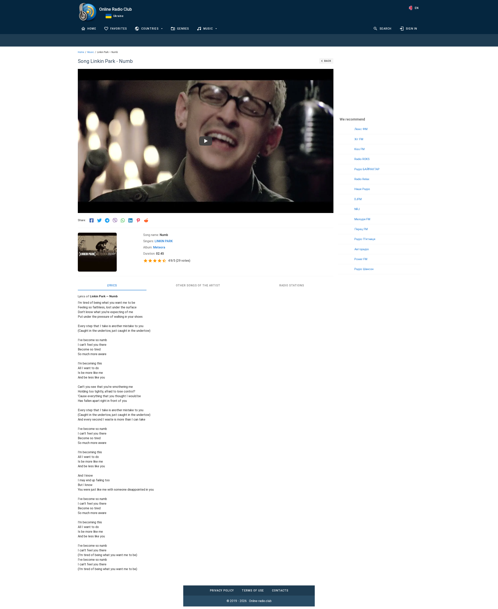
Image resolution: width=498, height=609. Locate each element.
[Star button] (145, 260)
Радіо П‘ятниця (364, 239)
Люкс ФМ (360, 129)
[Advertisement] (379, 84)
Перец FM (361, 229)
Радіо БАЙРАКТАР (367, 169)
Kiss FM (359, 149)
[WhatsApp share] (122, 220)
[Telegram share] (107, 220)
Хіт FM (358, 139)
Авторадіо (361, 249)
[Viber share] (114, 220)
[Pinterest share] (138, 220)
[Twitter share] (99, 220)
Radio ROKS (362, 159)
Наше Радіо (362, 189)
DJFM (358, 199)
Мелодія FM (362, 219)
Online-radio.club (260, 601)
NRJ (357, 209)
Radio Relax (361, 179)
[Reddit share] (146, 220)
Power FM (360, 259)
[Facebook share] (91, 220)
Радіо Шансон (364, 269)
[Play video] (205, 141)
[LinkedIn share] (130, 220)
